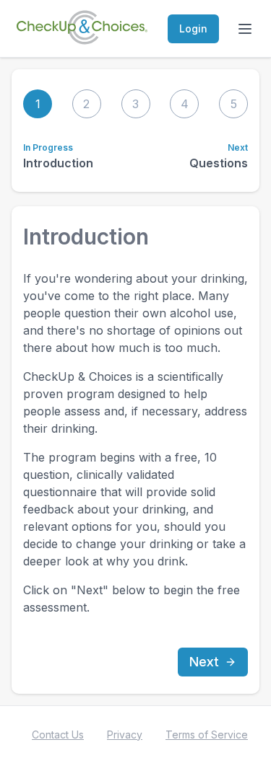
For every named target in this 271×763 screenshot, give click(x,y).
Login (193, 28)
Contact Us (58, 734)
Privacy (124, 734)
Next (204, 661)
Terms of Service (206, 734)
